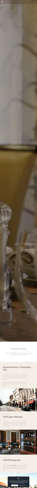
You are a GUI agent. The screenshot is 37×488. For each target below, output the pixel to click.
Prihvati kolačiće (14, 485)
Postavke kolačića (22, 485)
